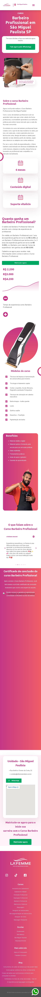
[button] (33, 5)
